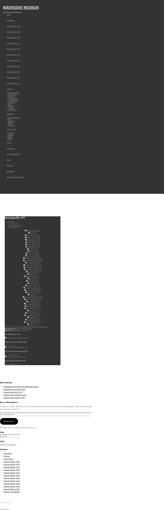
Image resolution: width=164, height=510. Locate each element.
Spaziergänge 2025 (12, 489)
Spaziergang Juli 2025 (13, 392)
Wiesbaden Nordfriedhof (38, 327)
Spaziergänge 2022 (12, 481)
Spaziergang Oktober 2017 (15, 360)
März (26, 327)
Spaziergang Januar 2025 (14, 398)
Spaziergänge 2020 (12, 476)
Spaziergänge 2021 (12, 478)
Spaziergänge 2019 (12, 473)
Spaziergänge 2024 (12, 487)
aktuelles (8, 454)
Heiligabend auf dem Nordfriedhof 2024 (21, 387)
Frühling (19, 327)
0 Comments (13, 227)
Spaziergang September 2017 (16, 351)
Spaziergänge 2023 (12, 484)
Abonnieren (9, 421)
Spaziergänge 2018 (12, 470)
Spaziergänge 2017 (16, 225)
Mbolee (11, 222)
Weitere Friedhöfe (12, 492)
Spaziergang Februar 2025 (15, 395)
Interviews (8, 459)
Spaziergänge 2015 (12, 462)
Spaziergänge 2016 (12, 464)
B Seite (7, 456)
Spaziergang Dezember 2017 (16, 341)
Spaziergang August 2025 (15, 390)
